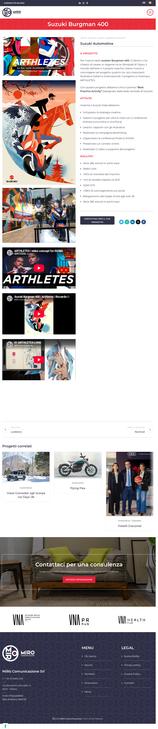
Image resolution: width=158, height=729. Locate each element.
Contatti (129, 682)
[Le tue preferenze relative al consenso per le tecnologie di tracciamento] (5, 726)
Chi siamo (90, 656)
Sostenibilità (131, 656)
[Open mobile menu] (150, 12)
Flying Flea (77, 488)
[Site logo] (11, 12)
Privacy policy (132, 665)
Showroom (91, 682)
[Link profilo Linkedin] (80, 3)
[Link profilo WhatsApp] (127, 222)
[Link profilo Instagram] (83, 3)
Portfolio (89, 674)
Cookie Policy (132, 674)
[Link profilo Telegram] (121, 222)
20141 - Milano (9, 689)
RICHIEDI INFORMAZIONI (79, 579)
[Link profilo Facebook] (87, 3)
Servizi (88, 665)
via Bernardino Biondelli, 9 (16, 685)
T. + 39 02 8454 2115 (12, 678)
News (87, 691)
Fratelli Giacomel (129, 526)
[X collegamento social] (138, 222)
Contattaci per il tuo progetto (97, 220)
